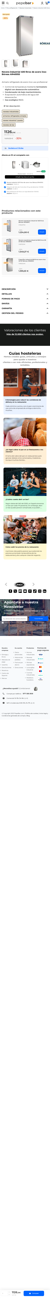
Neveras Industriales (11, 111)
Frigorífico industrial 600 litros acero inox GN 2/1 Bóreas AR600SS (32, 260)
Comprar (35, 1293)
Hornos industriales (31, 654)
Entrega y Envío (5, 656)
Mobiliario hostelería (30, 679)
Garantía (5, 665)
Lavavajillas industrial (30, 669)
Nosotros (5, 670)
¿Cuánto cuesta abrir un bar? (17, 499)
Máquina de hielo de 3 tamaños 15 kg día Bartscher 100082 (25, 187)
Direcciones (19, 667)
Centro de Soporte (5, 674)
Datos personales (18, 654)
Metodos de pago (6, 661)
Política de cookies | (32, 713)
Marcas (4, 678)
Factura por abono (19, 664)
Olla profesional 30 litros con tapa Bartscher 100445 (22, 191)
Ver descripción (12, 106)
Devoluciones (6, 667)
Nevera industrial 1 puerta (13, 120)
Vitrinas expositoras (30, 664)
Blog (28, 716)
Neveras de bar (8, 125)
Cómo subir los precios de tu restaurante (22, 547)
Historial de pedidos (19, 659)
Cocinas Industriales (31, 674)
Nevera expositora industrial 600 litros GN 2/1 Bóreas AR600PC (32, 240)
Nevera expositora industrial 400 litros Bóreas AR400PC (31, 221)
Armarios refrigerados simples (14, 116)
